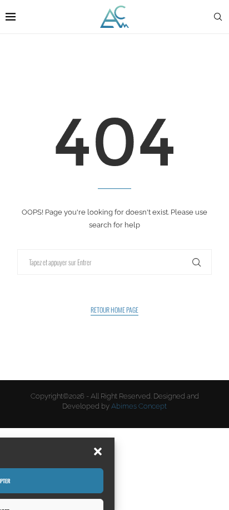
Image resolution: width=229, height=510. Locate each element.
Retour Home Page (114, 309)
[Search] (217, 17)
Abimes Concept (139, 406)
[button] (97, 451)
